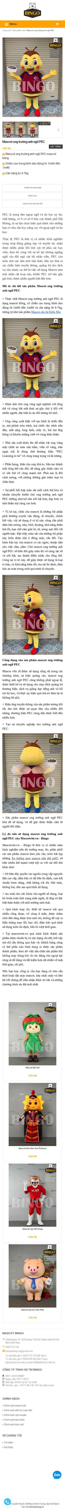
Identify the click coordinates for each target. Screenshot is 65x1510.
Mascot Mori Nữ (32, 1068)
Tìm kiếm (8, 1442)
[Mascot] (32, 10)
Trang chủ (6, 31)
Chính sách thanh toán (15, 1405)
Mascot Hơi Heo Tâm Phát (32, 1310)
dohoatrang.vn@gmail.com (19, 1351)
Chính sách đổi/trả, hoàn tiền (18, 1410)
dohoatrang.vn (36, 1507)
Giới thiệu (8, 1447)
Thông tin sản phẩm (32, 188)
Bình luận (32, 196)
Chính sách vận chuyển (32, 204)
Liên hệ (6, 148)
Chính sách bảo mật (14, 1424)
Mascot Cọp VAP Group (33, 1229)
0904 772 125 (12, 1347)
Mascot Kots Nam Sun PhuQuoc (33, 1148)
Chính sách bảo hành (14, 1419)
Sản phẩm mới (19, 31)
